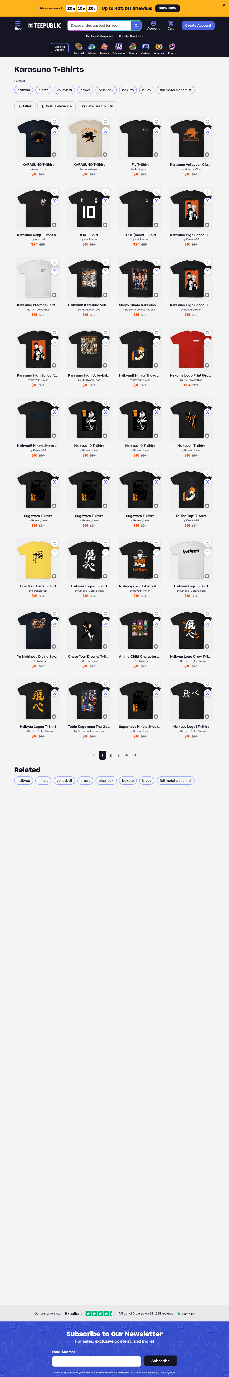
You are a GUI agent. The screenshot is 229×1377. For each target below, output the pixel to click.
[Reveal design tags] (54, 154)
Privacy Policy (105, 1372)
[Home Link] (44, 25)
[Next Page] (134, 755)
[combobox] (99, 26)
